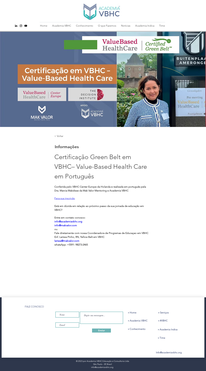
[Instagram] (21, 25)
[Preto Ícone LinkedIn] (16, 25)
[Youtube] (25, 25)
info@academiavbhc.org (102, 367)
